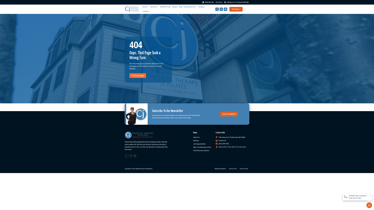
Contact (145, 11)
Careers (175, 7)
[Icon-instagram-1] (221, 9)
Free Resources (189, 7)
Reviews (202, 7)
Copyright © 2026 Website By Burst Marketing (138, 168)
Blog (180, 7)
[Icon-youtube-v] (225, 9)
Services (153, 7)
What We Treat (165, 7)
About (145, 7)
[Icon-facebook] (217, 9)
